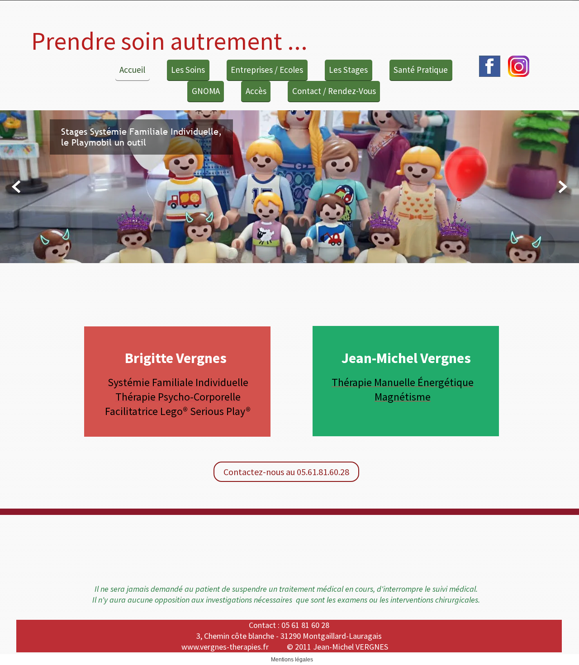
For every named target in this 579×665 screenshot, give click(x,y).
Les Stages (348, 69)
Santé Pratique (421, 69)
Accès (256, 90)
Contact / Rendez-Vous (334, 90)
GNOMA (206, 90)
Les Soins (188, 69)
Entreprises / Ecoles (267, 69)
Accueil (132, 69)
